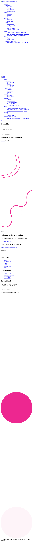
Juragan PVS (7, 278)
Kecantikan (10, 15)
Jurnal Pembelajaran (12, 27)
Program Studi (7, 12)
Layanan (6, 22)
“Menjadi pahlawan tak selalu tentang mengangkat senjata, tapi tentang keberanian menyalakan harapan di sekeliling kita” (18, 34)
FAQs (8, 38)
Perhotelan (9, 14)
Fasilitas (9, 8)
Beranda (6, 4)
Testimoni (9, 19)
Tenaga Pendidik (11, 28)
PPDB (5, 263)
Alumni (6, 18)
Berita (5, 31)
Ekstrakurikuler (11, 11)
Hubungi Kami (7, 36)
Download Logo (11, 24)
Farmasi (9, 17)
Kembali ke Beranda (6, 241)
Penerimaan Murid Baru (10, 41)
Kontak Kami (10, 39)
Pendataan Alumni (8, 276)
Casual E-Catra (11, 25)
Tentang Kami (7, 5)
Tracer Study (10, 21)
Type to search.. (5, 134)
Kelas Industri (10, 9)
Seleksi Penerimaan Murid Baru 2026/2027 (18, 42)
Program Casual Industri (13, 29)
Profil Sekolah (10, 7)
